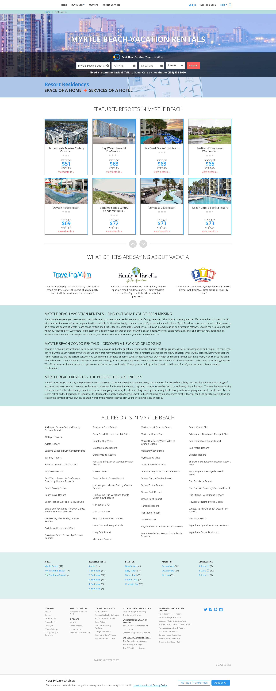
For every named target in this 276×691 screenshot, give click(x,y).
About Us (48, 611)
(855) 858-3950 (208, 4)
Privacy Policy (50, 622)
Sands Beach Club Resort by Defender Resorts (162, 535)
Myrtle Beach (51, 566)
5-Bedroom (94, 588)
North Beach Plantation (153, 464)
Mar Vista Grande (102, 539)
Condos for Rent (77, 629)
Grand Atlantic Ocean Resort (108, 478)
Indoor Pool (131, 579)
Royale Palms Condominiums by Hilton (162, 526)
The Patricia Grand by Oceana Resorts (210, 487)
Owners (93, 4)
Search (193, 65)
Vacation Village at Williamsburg (136, 632)
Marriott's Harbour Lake (105, 638)
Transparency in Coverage (51, 633)
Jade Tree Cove (101, 511)
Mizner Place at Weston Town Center (175, 624)
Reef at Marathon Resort (169, 638)
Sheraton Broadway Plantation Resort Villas (210, 463)
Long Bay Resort (102, 532)
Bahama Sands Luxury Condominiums (65, 450)
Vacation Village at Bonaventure (172, 621)
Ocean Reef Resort (151, 498)
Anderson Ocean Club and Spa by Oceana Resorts (63, 428)
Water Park (131, 575)
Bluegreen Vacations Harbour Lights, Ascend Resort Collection (65, 510)
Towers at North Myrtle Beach (206, 501)
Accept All (220, 682)
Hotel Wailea (100, 622)
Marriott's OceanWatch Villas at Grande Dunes (158, 442)
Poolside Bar (131, 584)
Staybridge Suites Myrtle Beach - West (207, 473)
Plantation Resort (150, 512)
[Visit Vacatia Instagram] (221, 609)
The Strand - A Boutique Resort (206, 494)
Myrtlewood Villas (150, 457)
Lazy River (130, 570)
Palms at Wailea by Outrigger (107, 615)
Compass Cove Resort (105, 427)
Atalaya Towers (53, 436)
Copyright (49, 625)
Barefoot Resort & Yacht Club (61, 464)
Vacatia (73, 622)
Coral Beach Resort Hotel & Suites (111, 434)
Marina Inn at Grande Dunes (156, 427)
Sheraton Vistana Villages (105, 635)
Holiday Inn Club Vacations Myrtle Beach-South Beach (111, 496)
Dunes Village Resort (104, 454)
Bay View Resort (54, 471)
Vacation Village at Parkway (134, 611)
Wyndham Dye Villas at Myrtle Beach (209, 525)
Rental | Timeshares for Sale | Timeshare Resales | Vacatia (223, 661)
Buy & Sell (77, 4)
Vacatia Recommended (80, 632)
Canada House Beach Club (170, 635)
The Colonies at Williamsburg (135, 625)
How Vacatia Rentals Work (78, 612)
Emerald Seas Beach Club (169, 642)
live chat (158, 72)
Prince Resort (148, 519)
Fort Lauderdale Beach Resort (171, 628)
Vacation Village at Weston (170, 617)
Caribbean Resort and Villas (60, 528)
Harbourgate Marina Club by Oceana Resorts (113, 486)
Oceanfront (168, 566)
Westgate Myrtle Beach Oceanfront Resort (208, 510)
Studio (91, 566)
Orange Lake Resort (103, 631)
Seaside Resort (197, 454)
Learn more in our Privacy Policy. (150, 685)
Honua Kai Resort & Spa (105, 618)
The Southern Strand (55, 575)
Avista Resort (52, 443)
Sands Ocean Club (198, 427)
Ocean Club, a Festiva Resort (157, 478)
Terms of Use (50, 618)
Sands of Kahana (101, 611)
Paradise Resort (150, 505)
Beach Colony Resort (56, 487)
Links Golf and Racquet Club (108, 525)
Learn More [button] (158, 57)
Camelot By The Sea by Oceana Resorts (62, 520)
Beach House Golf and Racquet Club (64, 501)
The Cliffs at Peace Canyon (134, 648)
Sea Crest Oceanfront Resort (205, 440)
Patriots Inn (128, 629)
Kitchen (166, 575)
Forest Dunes (100, 471)
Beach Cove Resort (55, 494)
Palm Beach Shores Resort (170, 614)
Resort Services (111, 4)
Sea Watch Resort (199, 447)
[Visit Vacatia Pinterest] (216, 609)
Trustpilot (134, 662)
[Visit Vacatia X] (205, 609)
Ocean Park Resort (151, 491)
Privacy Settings (51, 629)
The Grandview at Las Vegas (135, 641)
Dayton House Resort (105, 447)
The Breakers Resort (200, 481)
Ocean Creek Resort (152, 485)
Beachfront (131, 566)
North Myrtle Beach (55, 570)
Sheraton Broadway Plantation (103, 626)
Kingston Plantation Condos (108, 518)
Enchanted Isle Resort (168, 631)
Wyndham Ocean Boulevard (204, 532)
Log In (192, 4)
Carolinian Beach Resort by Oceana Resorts (64, 536)
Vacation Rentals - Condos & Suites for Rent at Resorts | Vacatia (51, 4)
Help (223, 4)
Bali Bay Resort (53, 457)
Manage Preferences (194, 682)
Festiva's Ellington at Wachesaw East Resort (113, 463)
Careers (48, 615)
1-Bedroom (94, 570)
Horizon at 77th (101, 504)
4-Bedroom (94, 584)
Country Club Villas (103, 440)
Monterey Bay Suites (152, 450)
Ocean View (168, 570)
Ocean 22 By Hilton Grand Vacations (161, 471)
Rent (64, 4)
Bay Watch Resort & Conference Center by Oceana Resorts (62, 479)
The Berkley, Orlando (132, 615)
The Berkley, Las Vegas (132, 644)
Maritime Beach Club (152, 434)
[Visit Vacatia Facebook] (211, 609)
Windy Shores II (197, 518)
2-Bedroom (94, 575)
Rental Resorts (76, 625)
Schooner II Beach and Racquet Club (208, 434)
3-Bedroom (94, 579)
